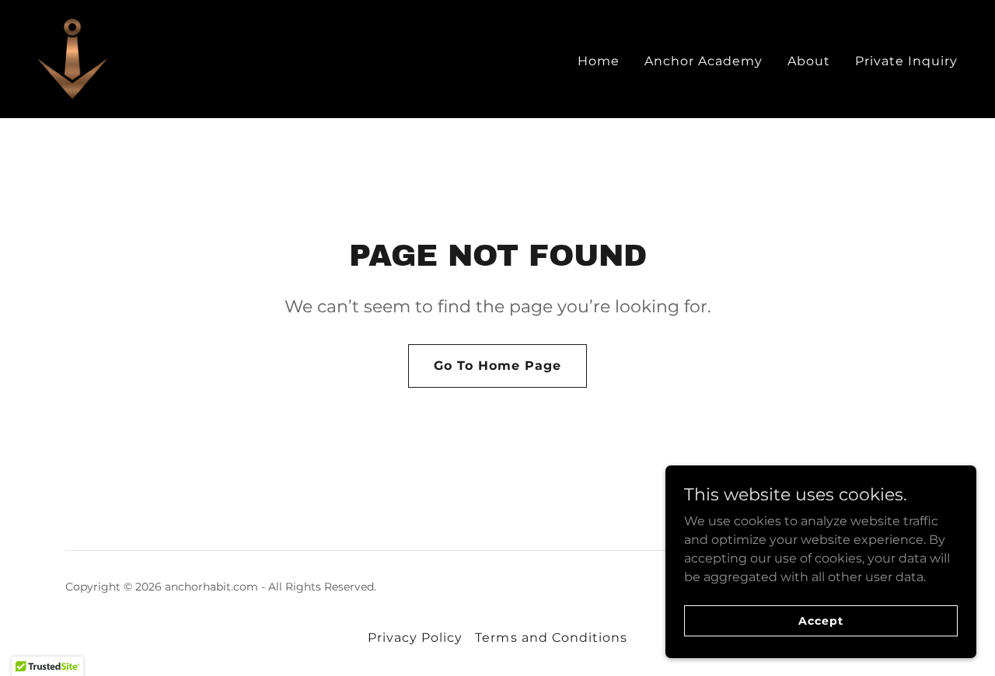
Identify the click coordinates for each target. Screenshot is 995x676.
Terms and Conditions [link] (551, 637)
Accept (820, 620)
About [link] (808, 61)
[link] (173, 58)
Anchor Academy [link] (703, 61)
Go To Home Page (497, 365)
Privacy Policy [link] (415, 637)
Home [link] (599, 61)
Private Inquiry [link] (906, 61)
